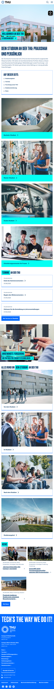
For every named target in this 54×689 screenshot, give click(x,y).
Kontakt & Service (8, 670)
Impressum (4, 682)
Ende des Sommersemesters (14, 281)
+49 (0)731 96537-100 (9, 675)
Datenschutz (14, 682)
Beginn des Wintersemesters (14, 295)
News (3, 650)
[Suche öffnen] (47, 2)
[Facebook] (3, 686)
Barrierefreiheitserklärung (28, 682)
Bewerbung (4, 658)
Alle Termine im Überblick (10, 318)
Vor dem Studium (10, 407)
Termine (3, 652)
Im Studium (8, 450)
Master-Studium (9, 178)
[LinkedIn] (13, 686)
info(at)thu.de (7, 677)
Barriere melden (43, 682)
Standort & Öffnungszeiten (9, 654)
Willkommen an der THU (13, 34)
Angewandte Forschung (13, 353)
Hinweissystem (6, 665)
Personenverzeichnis (7, 663)
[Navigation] (52, 2)
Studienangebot (8, 38)
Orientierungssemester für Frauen (15, 263)
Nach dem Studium (10, 492)
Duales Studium (9, 221)
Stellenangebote (6, 661)
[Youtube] (10, 686)
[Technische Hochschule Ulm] (27, 629)
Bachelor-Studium (10, 135)
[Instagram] (6, 686)
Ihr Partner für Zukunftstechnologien (16, 358)
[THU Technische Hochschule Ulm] (6, 2)
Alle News (6, 604)
